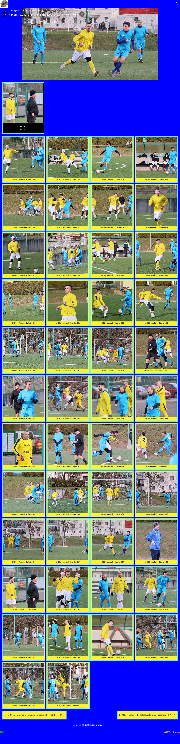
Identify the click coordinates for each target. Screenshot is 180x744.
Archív (23, 126)
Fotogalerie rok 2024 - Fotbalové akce (28, 11)
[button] (4, 739)
